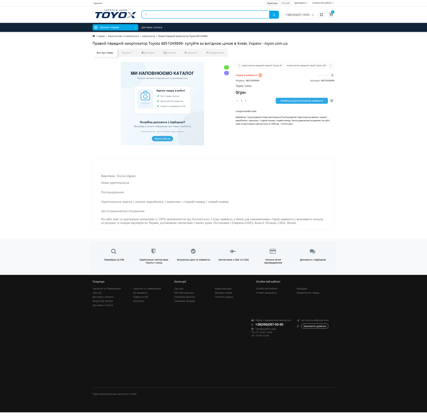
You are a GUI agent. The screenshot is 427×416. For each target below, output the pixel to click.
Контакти (138, 301)
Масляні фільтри (184, 292)
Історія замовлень (266, 292)
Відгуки (127, 52)
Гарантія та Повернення (107, 288)
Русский (286, 3)
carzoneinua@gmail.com (315, 320)
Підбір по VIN (140, 296)
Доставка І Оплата (103, 296)
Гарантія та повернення (147, 288)
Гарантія (97, 3)
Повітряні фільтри (184, 296)
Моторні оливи (223, 292)
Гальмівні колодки (184, 301)
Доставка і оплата (152, 27)
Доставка (149, 52)
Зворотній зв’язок (103, 301)
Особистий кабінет (267, 288)
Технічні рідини (224, 296)
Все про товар (105, 52)
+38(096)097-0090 (297, 15)
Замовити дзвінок (314, 326)
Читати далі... (287, 123)
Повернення (216, 52)
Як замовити (140, 292)
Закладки (302, 288)
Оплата (171, 52)
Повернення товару (308, 292)
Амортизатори (223, 288)
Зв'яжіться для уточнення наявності (301, 100)
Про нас (97, 292)
